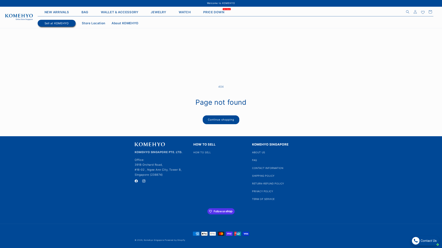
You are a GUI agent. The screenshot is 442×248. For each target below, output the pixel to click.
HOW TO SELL (202, 152)
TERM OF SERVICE (263, 199)
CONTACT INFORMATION (267, 168)
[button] (407, 12)
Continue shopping (221, 119)
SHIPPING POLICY (263, 175)
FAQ (254, 160)
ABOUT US (258, 152)
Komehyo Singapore (154, 240)
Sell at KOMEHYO (57, 23)
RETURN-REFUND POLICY (268, 183)
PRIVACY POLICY (262, 191)
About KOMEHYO (125, 23)
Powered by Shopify (175, 240)
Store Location (93, 23)
